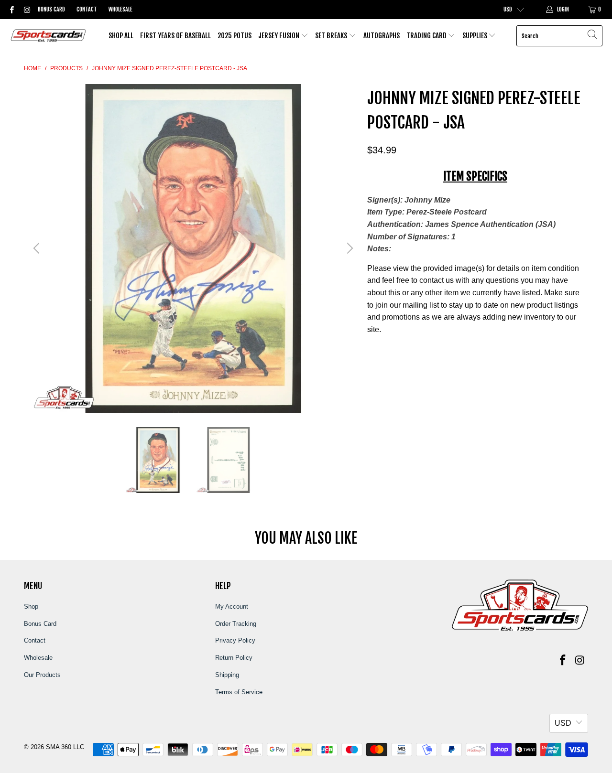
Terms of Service (238, 692)
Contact (86, 9)
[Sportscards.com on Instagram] (26, 9)
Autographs (381, 35)
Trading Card (427, 35)
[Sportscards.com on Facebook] (11, 9)
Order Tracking (235, 623)
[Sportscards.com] (49, 36)
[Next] (348, 248)
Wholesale (120, 9)
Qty (372, 348)
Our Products (42, 674)
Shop (31, 606)
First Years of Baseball (175, 35)
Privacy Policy (235, 640)
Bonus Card (51, 9)
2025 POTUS (234, 35)
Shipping (227, 674)
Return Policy (233, 657)
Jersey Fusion (279, 35)
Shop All (121, 35)
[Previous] (37, 248)
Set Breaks (332, 35)
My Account (231, 606)
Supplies (475, 35)
